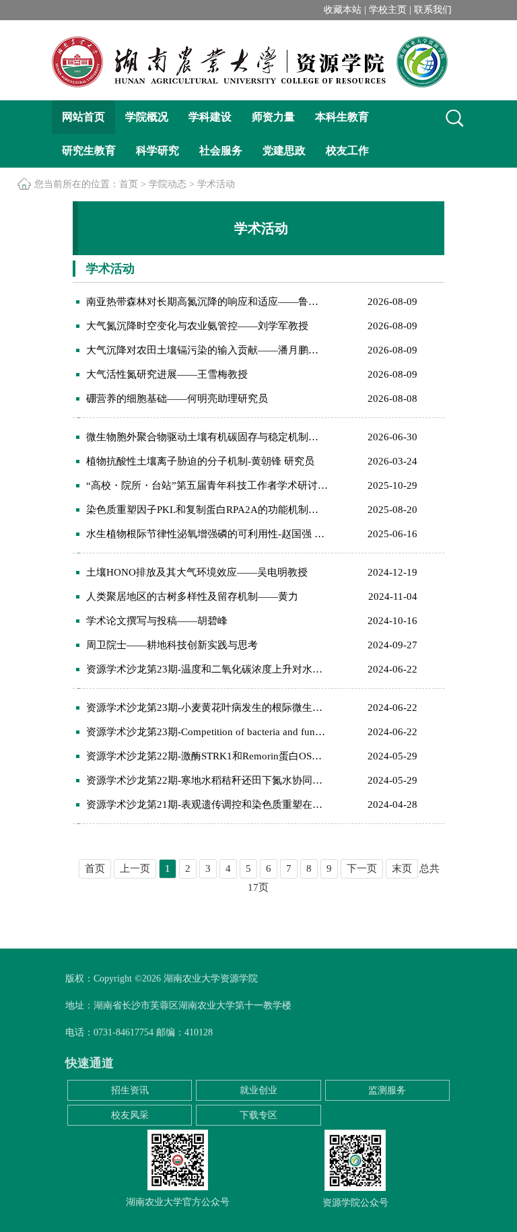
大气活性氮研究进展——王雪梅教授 (167, 374)
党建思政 (284, 150)
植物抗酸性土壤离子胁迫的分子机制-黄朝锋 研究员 (200, 461)
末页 (402, 868)
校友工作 (347, 150)
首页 (128, 184)
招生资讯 (130, 1090)
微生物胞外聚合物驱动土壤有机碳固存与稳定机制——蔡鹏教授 (207, 437)
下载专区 (258, 1115)
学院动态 (167, 184)
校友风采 (130, 1115)
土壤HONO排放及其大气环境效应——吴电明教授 (197, 572)
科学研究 (157, 150)
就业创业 (258, 1090)
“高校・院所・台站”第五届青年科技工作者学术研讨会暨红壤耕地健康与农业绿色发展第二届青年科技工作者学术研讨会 (207, 485)
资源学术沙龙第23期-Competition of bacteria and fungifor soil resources (207, 731)
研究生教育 (89, 150)
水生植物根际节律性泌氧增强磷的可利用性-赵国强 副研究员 (207, 533)
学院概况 (146, 117)
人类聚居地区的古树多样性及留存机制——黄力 (192, 596)
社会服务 (220, 150)
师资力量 (273, 117)
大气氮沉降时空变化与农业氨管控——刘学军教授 (197, 325)
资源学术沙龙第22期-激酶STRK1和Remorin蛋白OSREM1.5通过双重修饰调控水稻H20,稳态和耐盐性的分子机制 (207, 756)
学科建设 (210, 117)
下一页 (362, 868)
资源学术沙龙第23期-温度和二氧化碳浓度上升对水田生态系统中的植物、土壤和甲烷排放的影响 (207, 669)
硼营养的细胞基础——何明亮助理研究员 (177, 398)
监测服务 (387, 1090)
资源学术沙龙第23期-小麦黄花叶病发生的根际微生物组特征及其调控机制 (207, 707)
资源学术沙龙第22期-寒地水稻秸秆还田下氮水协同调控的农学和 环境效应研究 (207, 780)
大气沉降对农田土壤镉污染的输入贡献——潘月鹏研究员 (207, 350)
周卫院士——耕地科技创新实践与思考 (172, 645)
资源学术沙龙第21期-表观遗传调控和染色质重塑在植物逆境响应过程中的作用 (207, 804)
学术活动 (216, 184)
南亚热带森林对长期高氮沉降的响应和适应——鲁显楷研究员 (207, 301)
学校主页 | (390, 10)
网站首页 (83, 117)
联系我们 (433, 10)
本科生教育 (342, 117)
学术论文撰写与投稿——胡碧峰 (157, 620)
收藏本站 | (346, 10)
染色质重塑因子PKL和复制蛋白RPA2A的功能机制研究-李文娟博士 (207, 509)
